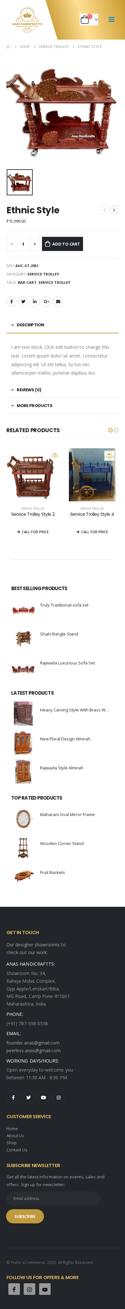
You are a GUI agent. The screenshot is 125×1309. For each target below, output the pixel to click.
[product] (32, 474)
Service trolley (54, 282)
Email (58, 301)
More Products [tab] (34, 406)
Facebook (11, 301)
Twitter (23, 301)
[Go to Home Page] (8, 46)
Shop (11, 1143)
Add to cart (66, 244)
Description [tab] (30, 325)
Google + (46, 301)
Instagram (58, 1097)
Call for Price (35, 531)
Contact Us (17, 1150)
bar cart (27, 282)
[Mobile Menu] (111, 19)
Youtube (43, 1097)
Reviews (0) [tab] (29, 390)
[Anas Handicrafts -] (27, 19)
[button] (110, 430)
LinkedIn (35, 301)
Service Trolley (43, 274)
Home (12, 1128)
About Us (15, 1135)
